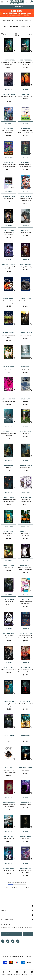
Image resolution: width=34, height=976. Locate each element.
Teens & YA (10, 21)
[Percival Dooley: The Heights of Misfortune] (25, 114)
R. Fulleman (8, 128)
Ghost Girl (25, 369)
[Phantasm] (25, 416)
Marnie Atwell (25, 431)
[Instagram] (8, 941)
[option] (17, 7)
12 (23, 888)
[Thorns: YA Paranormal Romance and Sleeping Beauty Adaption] (25, 653)
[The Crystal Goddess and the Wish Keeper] (25, 284)
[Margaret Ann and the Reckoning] (8, 45)
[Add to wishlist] (14, 51)
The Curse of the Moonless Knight (8, 302)
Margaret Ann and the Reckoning (8, 63)
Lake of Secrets (25, 738)
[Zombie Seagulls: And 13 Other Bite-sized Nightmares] (8, 148)
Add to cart (8, 55)
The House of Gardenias (25, 534)
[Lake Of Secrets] (8, 822)
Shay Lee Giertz (8, 836)
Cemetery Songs (25, 233)
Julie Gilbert (25, 231)
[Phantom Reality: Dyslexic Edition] (8, 216)
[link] (9, 973)
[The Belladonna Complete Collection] (25, 483)
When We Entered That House (25, 705)
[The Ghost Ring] (8, 551)
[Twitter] (18, 941)
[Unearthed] (25, 753)
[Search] (7, 2)
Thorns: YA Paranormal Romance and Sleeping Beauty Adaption (25, 671)
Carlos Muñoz (25, 196)
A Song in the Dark (9, 870)
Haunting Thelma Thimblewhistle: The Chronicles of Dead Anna (8, 771)
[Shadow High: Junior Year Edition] (25, 853)
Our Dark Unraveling (8, 401)
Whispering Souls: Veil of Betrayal (9, 705)
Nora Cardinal (25, 565)
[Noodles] (8, 450)
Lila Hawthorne (8, 94)
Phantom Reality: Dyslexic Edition (8, 234)
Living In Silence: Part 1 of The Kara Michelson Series (25, 569)
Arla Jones (8, 465)
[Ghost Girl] (25, 352)
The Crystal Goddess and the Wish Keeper (25, 302)
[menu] (2, 2)
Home (4, 21)
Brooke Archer (9, 868)
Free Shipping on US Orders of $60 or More (17, 7)
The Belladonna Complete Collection (25, 500)
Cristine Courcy (8, 265)
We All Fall (8, 369)
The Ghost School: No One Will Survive (8, 805)
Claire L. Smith (25, 702)
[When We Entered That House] (25, 687)
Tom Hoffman (8, 565)
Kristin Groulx (8, 299)
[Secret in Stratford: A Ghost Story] (8, 114)
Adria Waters (25, 265)
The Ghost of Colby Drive (8, 336)
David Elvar (25, 399)
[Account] (27, 2)
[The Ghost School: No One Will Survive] (8, 787)
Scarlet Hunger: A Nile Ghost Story (9, 268)
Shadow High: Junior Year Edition (25, 871)
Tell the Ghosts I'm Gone (8, 534)
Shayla (25, 401)
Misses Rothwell (25, 467)
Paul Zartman (8, 634)
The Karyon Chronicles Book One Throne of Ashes (8, 500)
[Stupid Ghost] (8, 182)
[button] (16, 34)
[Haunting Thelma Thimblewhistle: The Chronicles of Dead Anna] (8, 753)
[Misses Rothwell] (25, 450)
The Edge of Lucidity (25, 267)
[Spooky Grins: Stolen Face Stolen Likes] (25, 182)
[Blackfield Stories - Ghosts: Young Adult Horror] (25, 148)
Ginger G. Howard (25, 333)
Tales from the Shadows (9, 637)
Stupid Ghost (8, 199)
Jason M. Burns (9, 600)
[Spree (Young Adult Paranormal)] (25, 585)
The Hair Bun (25, 838)
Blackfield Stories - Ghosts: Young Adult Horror (25, 166)
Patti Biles (25, 367)
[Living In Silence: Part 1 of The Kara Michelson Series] (25, 551)
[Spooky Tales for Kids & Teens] (25, 79)
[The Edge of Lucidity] (25, 250)
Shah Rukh (25, 94)
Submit (28, 934)
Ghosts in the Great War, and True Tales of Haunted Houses (25, 637)
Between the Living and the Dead (8, 434)
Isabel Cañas (25, 531)
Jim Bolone (8, 162)
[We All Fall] (8, 352)
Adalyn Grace (25, 497)
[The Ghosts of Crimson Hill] (8, 79)
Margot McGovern (8, 399)
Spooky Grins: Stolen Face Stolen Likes (25, 200)
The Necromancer (25, 804)
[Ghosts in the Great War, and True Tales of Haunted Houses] (25, 619)
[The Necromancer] (25, 787)
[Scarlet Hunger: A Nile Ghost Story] (8, 250)
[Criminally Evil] (8, 585)
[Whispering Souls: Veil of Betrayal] (8, 687)
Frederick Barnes (25, 465)
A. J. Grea (8, 768)
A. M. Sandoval (25, 868)
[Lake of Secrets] (25, 721)
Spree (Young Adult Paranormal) (25, 603)
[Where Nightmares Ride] (8, 653)
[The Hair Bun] (25, 822)
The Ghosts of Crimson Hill (8, 97)
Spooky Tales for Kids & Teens (25, 97)
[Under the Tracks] (25, 318)
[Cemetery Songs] (25, 216)
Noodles (8, 467)
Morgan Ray (25, 668)
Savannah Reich (8, 196)
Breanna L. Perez (25, 768)
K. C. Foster (25, 128)
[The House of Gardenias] (25, 517)
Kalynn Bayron (9, 531)
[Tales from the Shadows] (8, 619)
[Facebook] (3, 941)
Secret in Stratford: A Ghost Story (8, 131)
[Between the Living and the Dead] (8, 416)
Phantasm (25, 433)
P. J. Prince (25, 162)
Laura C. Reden (8, 231)
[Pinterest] (13, 941)
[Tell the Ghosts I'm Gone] (8, 517)
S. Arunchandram (8, 802)
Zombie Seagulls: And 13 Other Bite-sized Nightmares (8, 166)
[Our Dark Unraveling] (8, 384)
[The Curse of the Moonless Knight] (8, 284)
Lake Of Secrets (9, 838)
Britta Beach (8, 702)
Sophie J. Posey (8, 431)
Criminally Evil (8, 602)
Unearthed (25, 770)
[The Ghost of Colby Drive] (8, 318)
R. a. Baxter (8, 668)
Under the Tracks (25, 335)
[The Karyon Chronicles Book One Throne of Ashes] (8, 483)
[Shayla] (25, 384)
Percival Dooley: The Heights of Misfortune (25, 131)
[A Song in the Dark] (8, 853)
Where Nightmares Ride (8, 670)
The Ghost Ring (9, 567)
